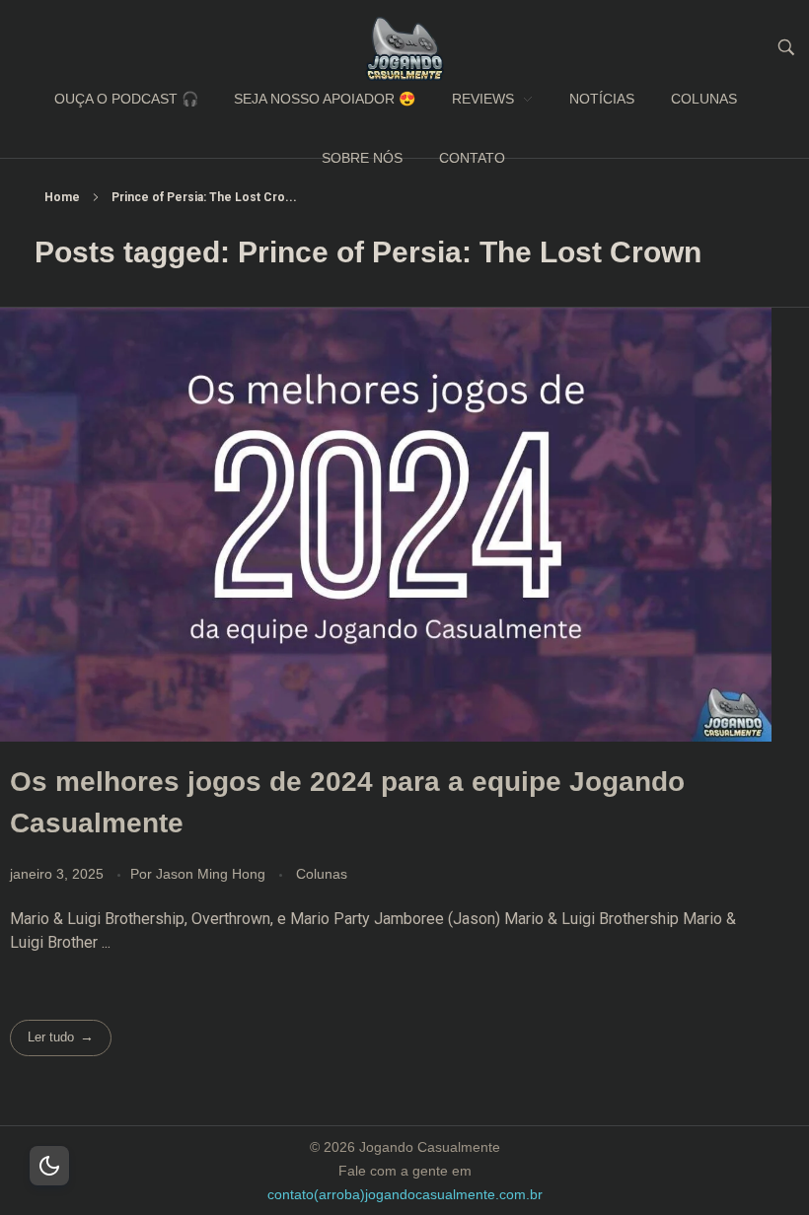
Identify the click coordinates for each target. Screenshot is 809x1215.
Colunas (321, 874)
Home (62, 197)
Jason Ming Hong (212, 874)
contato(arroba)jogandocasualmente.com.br (405, 1194)
